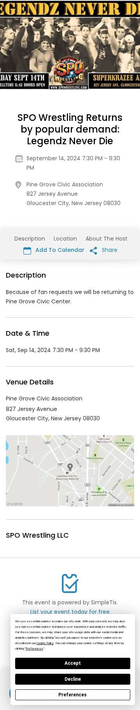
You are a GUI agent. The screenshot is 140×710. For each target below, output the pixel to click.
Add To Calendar (59, 250)
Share (108, 250)
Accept (73, 663)
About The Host (107, 239)
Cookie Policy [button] (45, 643)
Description (29, 239)
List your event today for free (70, 612)
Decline (73, 679)
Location (65, 239)
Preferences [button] (34, 648)
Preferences (72, 695)
